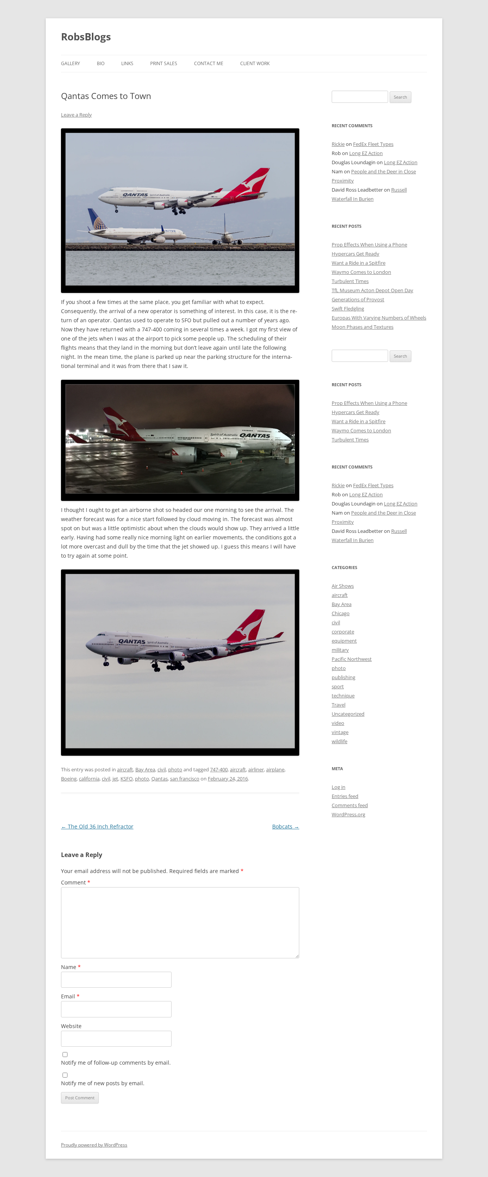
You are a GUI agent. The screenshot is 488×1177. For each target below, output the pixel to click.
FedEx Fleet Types (373, 144)
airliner (256, 769)
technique (343, 695)
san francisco (184, 778)
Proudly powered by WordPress (94, 1145)
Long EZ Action (366, 153)
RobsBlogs (86, 36)
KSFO (126, 778)
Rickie (338, 144)
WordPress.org (348, 814)
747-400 (219, 769)
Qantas (159, 778)
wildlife (339, 741)
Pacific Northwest (352, 659)
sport (338, 686)
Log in (338, 787)
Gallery (70, 63)
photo (175, 769)
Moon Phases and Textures (362, 326)
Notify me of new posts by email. (102, 1083)
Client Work (255, 63)
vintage (340, 732)
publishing (343, 677)
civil (161, 769)
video (338, 723)
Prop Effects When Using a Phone (369, 244)
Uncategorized (348, 713)
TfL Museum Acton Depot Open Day (372, 290)
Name (71, 967)
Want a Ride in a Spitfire (358, 262)
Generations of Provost (358, 299)
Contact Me (208, 63)
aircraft (125, 769)
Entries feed (345, 796)
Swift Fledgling (348, 308)
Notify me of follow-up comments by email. (116, 1062)
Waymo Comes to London (361, 272)
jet (115, 778)
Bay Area (145, 769)
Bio (100, 63)
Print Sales (163, 63)
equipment (344, 640)
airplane (275, 769)
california (89, 778)
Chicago (341, 613)
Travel (338, 704)
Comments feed (350, 805)
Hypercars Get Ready (355, 253)
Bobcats (285, 826)
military (340, 649)
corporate (343, 631)
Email (70, 996)
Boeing (69, 778)
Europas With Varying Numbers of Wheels (379, 317)
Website (71, 1026)
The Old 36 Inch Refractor (97, 826)
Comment (75, 882)
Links (127, 63)
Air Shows (343, 585)
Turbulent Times (350, 281)
